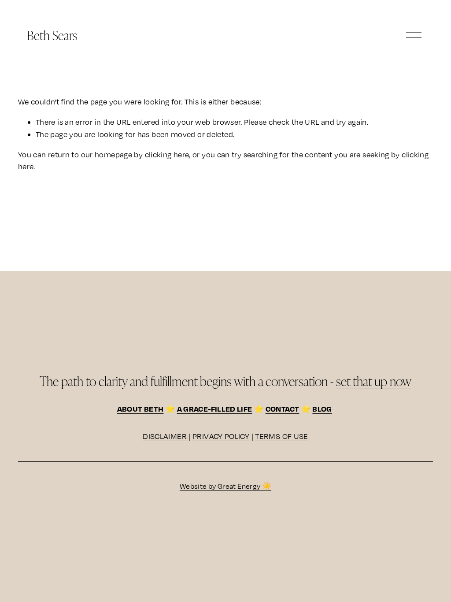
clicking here (167, 154)
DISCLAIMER (165, 436)
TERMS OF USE (281, 436)
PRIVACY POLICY (220, 436)
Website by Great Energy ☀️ (225, 486)
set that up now (373, 380)
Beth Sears (52, 35)
